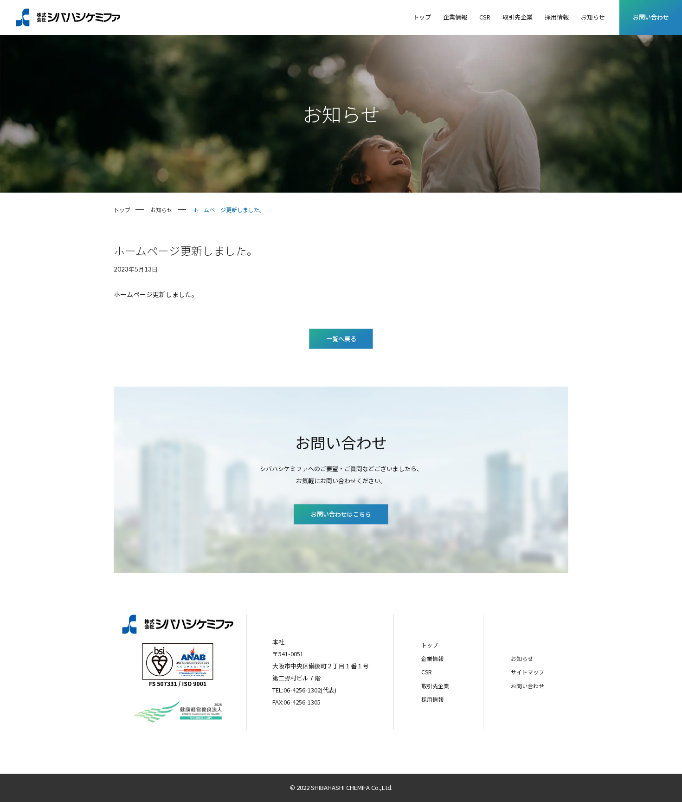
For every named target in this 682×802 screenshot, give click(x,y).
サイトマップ (527, 672)
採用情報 (432, 699)
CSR (426, 672)
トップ (429, 645)
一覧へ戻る (341, 338)
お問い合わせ (651, 17)
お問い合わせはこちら (341, 514)
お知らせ (522, 658)
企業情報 (432, 658)
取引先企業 (435, 686)
